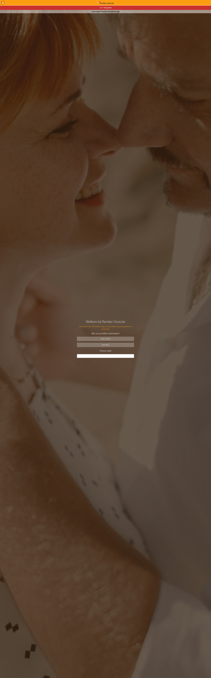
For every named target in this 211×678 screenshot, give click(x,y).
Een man (105, 345)
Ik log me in (108, 8)
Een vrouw (105, 339)
